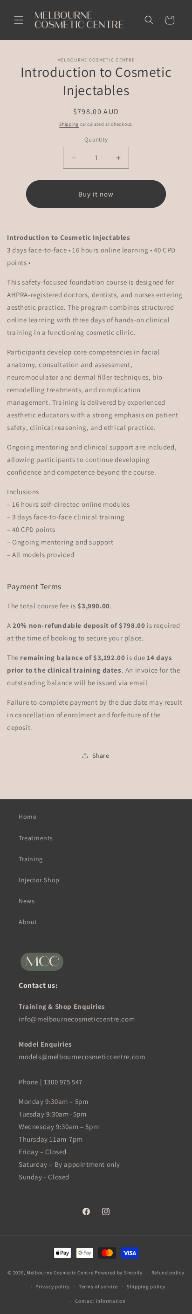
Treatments (36, 838)
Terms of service (98, 1286)
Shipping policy (146, 1286)
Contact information (100, 1301)
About (28, 922)
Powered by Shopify (119, 1272)
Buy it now (96, 194)
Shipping (69, 124)
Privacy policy (52, 1286)
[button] (18, 20)
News (26, 901)
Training (31, 859)
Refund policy (168, 1272)
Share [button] (101, 755)
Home (27, 816)
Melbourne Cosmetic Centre (60, 1272)
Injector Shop (39, 880)
